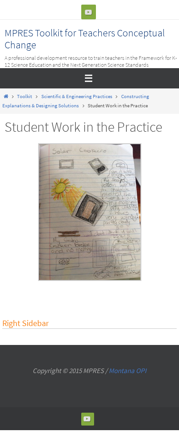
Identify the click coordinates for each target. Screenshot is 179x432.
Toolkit (24, 96)
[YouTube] (88, 12)
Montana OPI (127, 370)
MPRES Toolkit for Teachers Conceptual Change (85, 38)
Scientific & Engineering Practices (76, 96)
